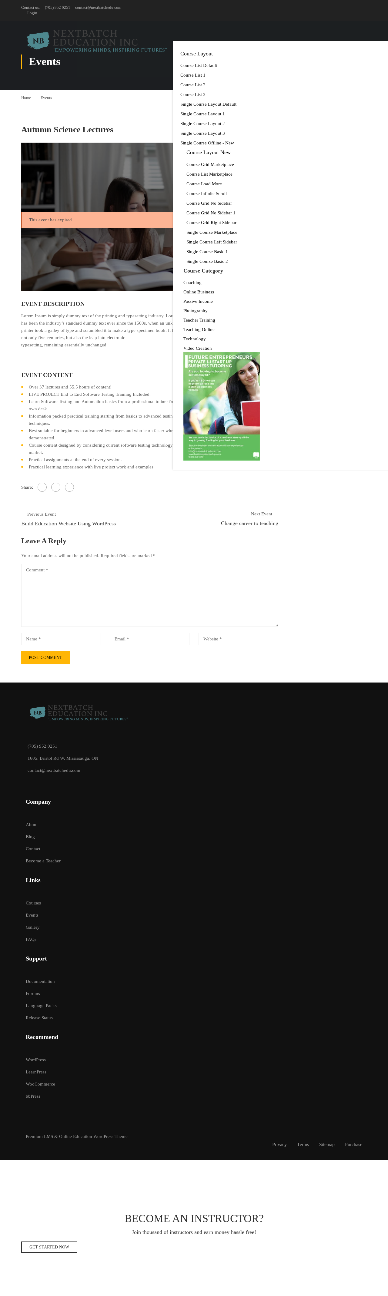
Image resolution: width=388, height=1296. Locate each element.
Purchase (353, 1144)
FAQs (31, 939)
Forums (33, 993)
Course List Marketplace (209, 174)
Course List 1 (193, 75)
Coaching (192, 282)
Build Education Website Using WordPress (68, 524)
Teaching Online (199, 329)
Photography (195, 310)
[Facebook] (42, 487)
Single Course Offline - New (207, 143)
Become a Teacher (43, 860)
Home (26, 97)
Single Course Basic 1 (207, 251)
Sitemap (327, 1144)
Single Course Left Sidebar (211, 242)
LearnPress (36, 1072)
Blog (30, 836)
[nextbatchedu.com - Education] (97, 41)
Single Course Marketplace (211, 232)
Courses (33, 903)
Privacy (279, 1144)
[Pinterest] (69, 487)
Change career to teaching (249, 523)
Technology (194, 338)
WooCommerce (40, 1084)
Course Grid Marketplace (210, 164)
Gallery (33, 927)
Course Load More (204, 183)
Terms (303, 1144)
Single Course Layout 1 (202, 113)
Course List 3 (193, 94)
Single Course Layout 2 (202, 123)
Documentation (40, 981)
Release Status (39, 1017)
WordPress (36, 1059)
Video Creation (197, 348)
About (32, 824)
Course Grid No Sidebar (209, 203)
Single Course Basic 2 (207, 261)
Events (46, 97)
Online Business (198, 291)
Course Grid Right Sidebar (211, 222)
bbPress (33, 1096)
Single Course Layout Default (208, 104)
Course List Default (198, 65)
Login (32, 13)
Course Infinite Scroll (206, 193)
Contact (33, 848)
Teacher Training (199, 320)
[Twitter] (55, 487)
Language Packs (41, 1005)
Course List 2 (193, 84)
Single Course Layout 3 (202, 133)
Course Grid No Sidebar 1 (211, 212)
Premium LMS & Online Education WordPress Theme (77, 1136)
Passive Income (198, 301)
